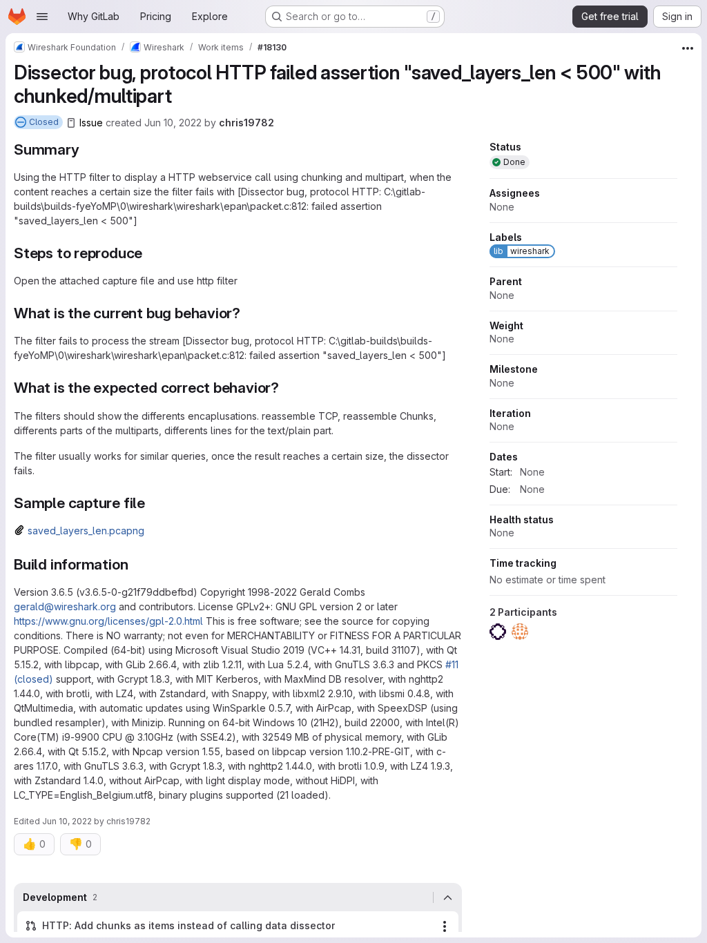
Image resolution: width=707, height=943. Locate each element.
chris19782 (246, 122)
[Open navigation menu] (42, 17)
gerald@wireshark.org (65, 606)
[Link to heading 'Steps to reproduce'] (150, 253)
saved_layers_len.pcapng (86, 530)
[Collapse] (447, 897)
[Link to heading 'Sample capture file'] (153, 503)
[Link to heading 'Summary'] (87, 149)
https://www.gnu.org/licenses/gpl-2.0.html (108, 621)
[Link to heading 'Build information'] (136, 564)
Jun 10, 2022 (173, 122)
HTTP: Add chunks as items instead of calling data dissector (189, 925)
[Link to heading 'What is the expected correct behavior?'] (287, 387)
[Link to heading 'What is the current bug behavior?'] (248, 313)
